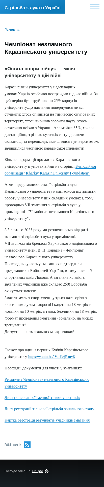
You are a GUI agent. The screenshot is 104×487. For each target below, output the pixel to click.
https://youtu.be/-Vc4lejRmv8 (51, 356)
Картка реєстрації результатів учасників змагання (47, 420)
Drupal (37, 471)
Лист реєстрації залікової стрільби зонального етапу (49, 408)
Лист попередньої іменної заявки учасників (42, 397)
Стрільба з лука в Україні (33, 7)
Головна (12, 29)
